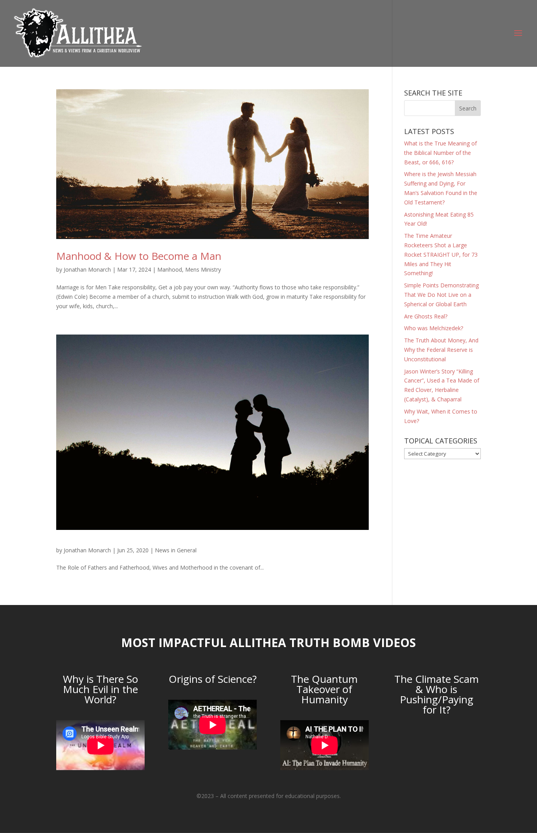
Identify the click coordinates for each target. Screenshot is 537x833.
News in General (176, 550)
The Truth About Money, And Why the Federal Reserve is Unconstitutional (441, 350)
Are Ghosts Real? (425, 316)
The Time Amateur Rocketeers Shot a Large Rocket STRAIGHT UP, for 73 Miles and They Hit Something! (441, 254)
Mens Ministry (203, 269)
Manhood (169, 269)
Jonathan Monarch (87, 269)
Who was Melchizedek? (433, 328)
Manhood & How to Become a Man (138, 256)
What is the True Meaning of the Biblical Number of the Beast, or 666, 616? (440, 153)
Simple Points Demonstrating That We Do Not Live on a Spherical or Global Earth (441, 294)
